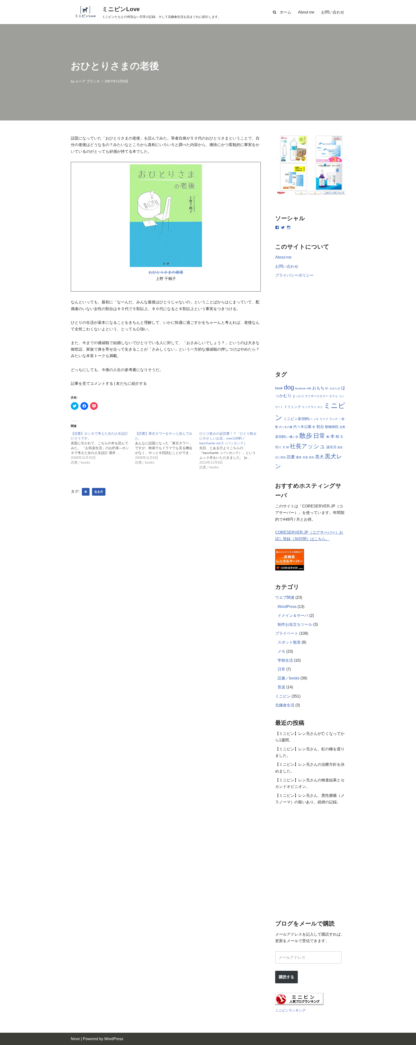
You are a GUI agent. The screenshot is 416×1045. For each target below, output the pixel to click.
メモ (315, 419)
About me (306, 12)
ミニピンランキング (290, 1010)
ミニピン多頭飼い (297, 419)
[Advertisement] (166, 569)
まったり (298, 396)
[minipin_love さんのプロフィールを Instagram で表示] (289, 227)
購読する (286, 977)
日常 (319, 435)
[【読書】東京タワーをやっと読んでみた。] (167, 448)
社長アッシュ (307, 446)
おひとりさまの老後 (166, 272)
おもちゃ (320, 388)
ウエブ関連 (284, 597)
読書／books (288, 678)
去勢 (342, 427)
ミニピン (283, 696)
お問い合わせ (332, 12)
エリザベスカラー (316, 396)
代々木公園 (302, 427)
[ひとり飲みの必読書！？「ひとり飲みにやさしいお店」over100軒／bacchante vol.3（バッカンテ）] (231, 450)
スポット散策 (289, 642)
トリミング (292, 407)
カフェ (333, 396)
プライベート (286, 633)
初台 (320, 426)
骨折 (311, 457)
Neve (75, 1039)
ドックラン (309, 407)
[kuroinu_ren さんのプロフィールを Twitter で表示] (283, 227)
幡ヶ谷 (294, 436)
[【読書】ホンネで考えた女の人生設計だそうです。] (103, 448)
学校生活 (285, 660)
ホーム (285, 12)
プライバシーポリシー (294, 275)
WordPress (287, 607)
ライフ (323, 419)
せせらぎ (335, 388)
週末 (299, 457)
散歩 (305, 435)
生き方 (98, 491)
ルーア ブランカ (87, 81)
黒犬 (319, 456)
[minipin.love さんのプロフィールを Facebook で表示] (277, 227)
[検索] (274, 12)
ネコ (320, 407)
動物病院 (331, 427)
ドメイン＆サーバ (293, 615)
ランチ (333, 419)
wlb (309, 388)
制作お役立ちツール (295, 624)
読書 (291, 457)
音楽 (305, 457)
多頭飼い (282, 437)
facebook (300, 388)
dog (289, 387)
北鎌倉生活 (284, 705)
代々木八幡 (285, 427)
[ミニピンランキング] (299, 1004)
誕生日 (331, 447)
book (279, 388)
